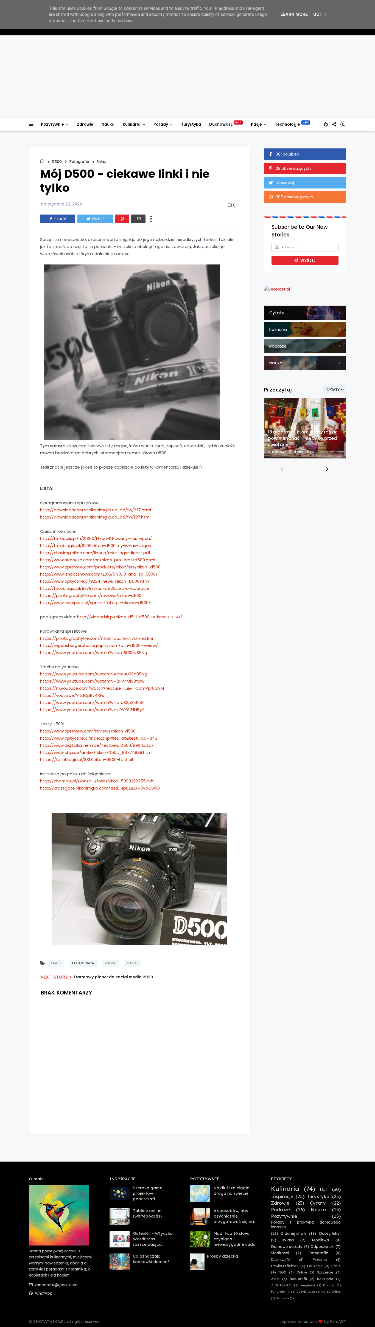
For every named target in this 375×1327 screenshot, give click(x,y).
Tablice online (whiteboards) (147, 1213)
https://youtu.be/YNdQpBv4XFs (72, 695)
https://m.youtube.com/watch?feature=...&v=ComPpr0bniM (102, 688)
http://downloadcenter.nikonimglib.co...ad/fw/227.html (95, 510)
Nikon (102, 161)
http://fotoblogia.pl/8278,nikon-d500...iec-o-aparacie (94, 588)
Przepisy (320, 1260)
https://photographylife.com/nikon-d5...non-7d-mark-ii (96, 638)
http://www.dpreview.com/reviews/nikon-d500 (88, 731)
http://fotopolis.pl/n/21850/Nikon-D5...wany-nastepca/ (96, 538)
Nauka (108, 124)
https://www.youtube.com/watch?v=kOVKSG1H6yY (92, 709)
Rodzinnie (325, 1279)
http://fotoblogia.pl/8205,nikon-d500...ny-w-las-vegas (95, 545)
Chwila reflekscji (284, 1266)
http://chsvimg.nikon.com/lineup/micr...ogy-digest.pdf (95, 553)
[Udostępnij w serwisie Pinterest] (122, 219)
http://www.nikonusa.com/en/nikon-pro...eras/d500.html (97, 560)
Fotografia (79, 161)
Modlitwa (320, 1240)
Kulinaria (132, 124)
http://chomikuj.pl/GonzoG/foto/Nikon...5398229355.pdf (97, 781)
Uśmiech (282, 1298)
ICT (324, 1189)
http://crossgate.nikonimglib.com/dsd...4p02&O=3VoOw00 (100, 788)
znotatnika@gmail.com (55, 1284)
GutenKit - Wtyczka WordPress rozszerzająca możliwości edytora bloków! (153, 1244)
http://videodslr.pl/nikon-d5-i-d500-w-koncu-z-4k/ (129, 617)
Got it (320, 14)
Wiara (288, 1240)
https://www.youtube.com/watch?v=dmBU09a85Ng (93, 652)
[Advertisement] (187, 76)
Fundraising (280, 1292)
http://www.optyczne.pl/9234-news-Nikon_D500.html (95, 581)
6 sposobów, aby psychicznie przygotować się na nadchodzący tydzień (234, 1221)
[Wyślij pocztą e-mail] (138, 219)
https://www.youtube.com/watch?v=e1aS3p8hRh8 (92, 702)
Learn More (294, 14)
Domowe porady (286, 1246)
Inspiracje (282, 1196)
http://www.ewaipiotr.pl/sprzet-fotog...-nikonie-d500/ (95, 602)
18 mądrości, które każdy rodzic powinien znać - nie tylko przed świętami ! (303, 438)
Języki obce (305, 1292)
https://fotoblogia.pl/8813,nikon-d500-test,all (86, 759)
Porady (160, 124)
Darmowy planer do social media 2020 (113, 976)
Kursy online (331, 1292)
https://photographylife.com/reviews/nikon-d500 (90, 595)
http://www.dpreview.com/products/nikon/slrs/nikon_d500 (100, 567)
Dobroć (328, 1285)
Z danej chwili (293, 1233)
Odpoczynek (322, 1246)
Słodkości (280, 1253)
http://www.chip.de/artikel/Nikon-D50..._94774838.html (96, 752)
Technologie (287, 124)
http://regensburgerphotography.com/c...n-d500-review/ (99, 645)
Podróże (280, 1209)
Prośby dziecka (222, 1256)
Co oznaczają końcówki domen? (151, 1258)
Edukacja (315, 1266)
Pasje (256, 124)
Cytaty (318, 1203)
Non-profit (298, 1279)
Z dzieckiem (281, 1285)
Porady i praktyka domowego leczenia (306, 1224)
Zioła (275, 1279)
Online (301, 1272)
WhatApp (43, 1293)
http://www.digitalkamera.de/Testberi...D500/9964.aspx (96, 745)
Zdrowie (85, 124)
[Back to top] (361, 1314)
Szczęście (325, 1272)
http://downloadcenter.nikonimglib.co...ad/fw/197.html (95, 517)
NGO (283, 1272)
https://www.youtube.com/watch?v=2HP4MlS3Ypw (92, 681)
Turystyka (191, 124)
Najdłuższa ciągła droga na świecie (232, 1190)
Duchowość (221, 124)
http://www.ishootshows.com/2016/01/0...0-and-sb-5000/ (99, 574)
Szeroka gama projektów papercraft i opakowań (148, 1196)
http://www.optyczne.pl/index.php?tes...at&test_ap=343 (98, 738)
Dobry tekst (330, 1233)
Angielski (308, 1285)
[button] (343, 124)
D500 (57, 161)
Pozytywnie (52, 124)
